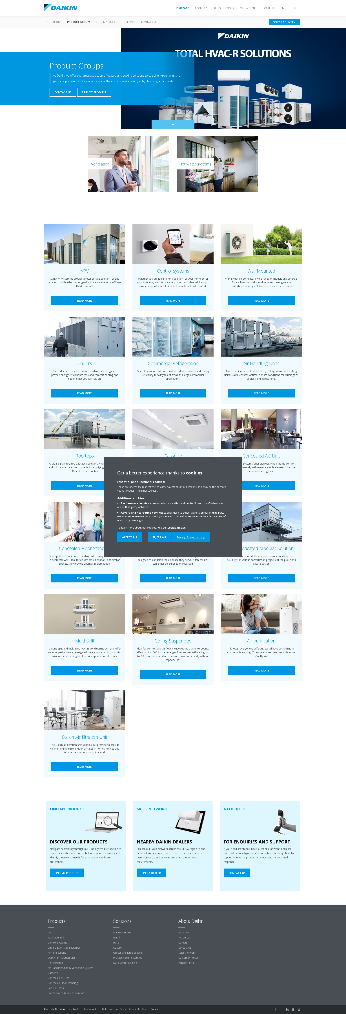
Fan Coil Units (56, 988)
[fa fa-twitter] (282, 1009)
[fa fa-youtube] (293, 1009)
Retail (116, 937)
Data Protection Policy (114, 1009)
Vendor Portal (186, 962)
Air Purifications (57, 952)
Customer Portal (188, 957)
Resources (184, 937)
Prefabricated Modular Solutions (66, 993)
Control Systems (57, 942)
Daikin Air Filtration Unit (61, 957)
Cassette (53, 973)
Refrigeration (55, 962)
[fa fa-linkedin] (287, 1009)
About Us (183, 932)
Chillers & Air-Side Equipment (64, 947)
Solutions (54, 22)
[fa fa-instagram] (299, 1009)
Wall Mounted (56, 937)
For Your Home (122, 932)
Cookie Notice (176, 527)
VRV (50, 932)
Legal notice (74, 1009)
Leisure (117, 947)
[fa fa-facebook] (276, 1009)
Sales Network (186, 952)
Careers (182, 942)
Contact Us (149, 22)
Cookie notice (91, 1009)
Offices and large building (128, 952)
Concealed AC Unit (58, 978)
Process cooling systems (127, 957)
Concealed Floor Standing (63, 983)
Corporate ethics (138, 1009)
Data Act (155, 1009)
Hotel (116, 942)
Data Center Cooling (125, 962)
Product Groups (78, 22)
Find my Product (108, 22)
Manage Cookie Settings (191, 537)
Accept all (129, 537)
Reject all (159, 537)
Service (130, 22)
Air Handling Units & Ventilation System (70, 967)
